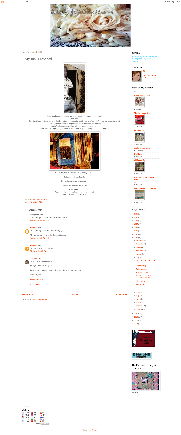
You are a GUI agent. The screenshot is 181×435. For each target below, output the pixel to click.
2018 (136, 214)
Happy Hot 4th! (141, 288)
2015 (136, 224)
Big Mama (138, 154)
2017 (136, 217)
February (139, 306)
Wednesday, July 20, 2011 (39, 220)
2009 (136, 317)
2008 (136, 320)
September (140, 251)
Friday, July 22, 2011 (37, 280)
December (140, 240)
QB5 (40, 202)
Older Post (121, 294)
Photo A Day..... (141, 284)
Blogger (94, 430)
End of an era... (141, 269)
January (139, 309)
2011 (136, 238)
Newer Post (28, 294)
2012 (136, 234)
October (139, 247)
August (139, 254)
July (138, 257)
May (138, 296)
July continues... (142, 281)
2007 (136, 324)
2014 (136, 227)
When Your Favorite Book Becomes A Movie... (145, 277)
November (140, 244)
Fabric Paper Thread (142, 95)
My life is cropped (142, 272)
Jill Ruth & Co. (139, 160)
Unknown (33, 228)
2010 (136, 313)
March (138, 302)
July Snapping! (141, 266)
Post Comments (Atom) (40, 299)
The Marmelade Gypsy (142, 113)
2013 (136, 231)
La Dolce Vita (139, 131)
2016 (136, 221)
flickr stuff (34, 202)
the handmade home (142, 148)
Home (75, 294)
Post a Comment (34, 284)
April (138, 299)
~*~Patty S (34, 258)
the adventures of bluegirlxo (145, 188)
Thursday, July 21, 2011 (38, 251)
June (138, 292)
